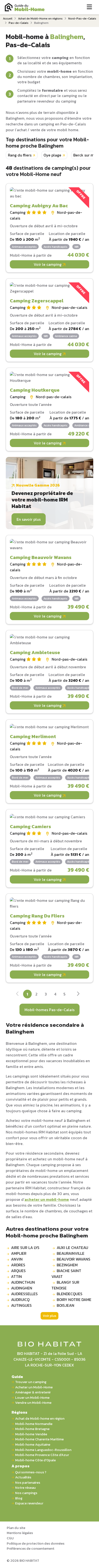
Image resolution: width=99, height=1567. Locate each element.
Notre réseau (25, 1487)
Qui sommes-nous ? (30, 1472)
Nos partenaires (27, 1482)
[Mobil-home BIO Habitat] (49, 1343)
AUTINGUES (21, 1305)
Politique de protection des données (35, 1543)
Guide (17, 1376)
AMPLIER (18, 1253)
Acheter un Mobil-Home (34, 1387)
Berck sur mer (85, 155)
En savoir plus (29, 519)
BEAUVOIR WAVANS (73, 1259)
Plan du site (16, 1527)
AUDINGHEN (21, 1288)
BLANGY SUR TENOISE (65, 1285)
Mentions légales (20, 1532)
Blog (18, 1498)
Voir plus (49, 1315)
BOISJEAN (65, 1305)
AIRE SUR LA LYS (25, 1247)
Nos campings (26, 1492)
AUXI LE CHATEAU (72, 1247)
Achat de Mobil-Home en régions (40, 18)
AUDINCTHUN (23, 1282)
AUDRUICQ (20, 1299)
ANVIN (17, 1259)
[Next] (78, 994)
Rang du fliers (19, 155)
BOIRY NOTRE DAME (74, 1299)
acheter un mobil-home (47, 1199)
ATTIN (16, 1276)
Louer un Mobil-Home (32, 1397)
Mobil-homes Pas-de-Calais (49, 1010)
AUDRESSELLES (24, 1294)
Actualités (23, 1477)
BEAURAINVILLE (70, 1253)
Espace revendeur (29, 1503)
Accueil (7, 18)
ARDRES (18, 1265)
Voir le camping (48, 264)
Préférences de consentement (30, 1548)
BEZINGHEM (67, 1265)
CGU (10, 1538)
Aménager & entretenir (33, 1392)
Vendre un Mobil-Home (33, 1402)
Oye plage (52, 155)
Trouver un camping (30, 1382)
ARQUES (18, 1271)
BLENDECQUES (69, 1294)
